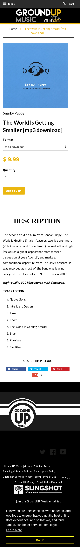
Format (8, 139)
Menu (11, 4)
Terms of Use (48, 477)
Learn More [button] (14, 530)
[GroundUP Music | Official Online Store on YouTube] (63, 453)
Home (13, 29)
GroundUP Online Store (37, 466)
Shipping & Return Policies (17, 471)
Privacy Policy (32, 477)
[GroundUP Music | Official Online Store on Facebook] (53, 453)
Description (37, 221)
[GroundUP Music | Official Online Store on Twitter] (42, 453)
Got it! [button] (40, 540)
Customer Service (13, 477)
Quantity (9, 170)
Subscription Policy (44, 471)
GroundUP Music (13, 466)
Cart (71, 4)
